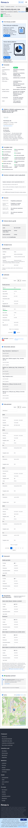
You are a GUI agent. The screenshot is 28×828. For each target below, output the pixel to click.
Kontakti (3, 800)
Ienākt (21, 2)
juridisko (18, 694)
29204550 (6, 128)
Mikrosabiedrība (22, 11)
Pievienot (17, 687)
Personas (4, 765)
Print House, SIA (7, 120)
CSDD (3, 779)
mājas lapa (6, 130)
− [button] (3, 700)
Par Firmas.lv (4, 789)
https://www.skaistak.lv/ (7, 125)
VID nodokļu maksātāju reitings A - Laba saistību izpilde (19, 166)
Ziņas (3, 784)
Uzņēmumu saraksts (10, 6)
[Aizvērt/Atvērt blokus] (27, 9)
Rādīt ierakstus (20, 280)
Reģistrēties (4, 757)
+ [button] (3, 698)
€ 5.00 (7, 35)
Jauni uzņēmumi (5, 781)
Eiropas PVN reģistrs (21, 87)
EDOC (16, 604)
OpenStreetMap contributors (21, 725)
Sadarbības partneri (6, 796)
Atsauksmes (4, 798)
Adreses (3, 767)
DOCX (16, 635)
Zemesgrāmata (5, 777)
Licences (4, 794)
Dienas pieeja (5, 753)
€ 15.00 (8, 57)
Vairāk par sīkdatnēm (22, 826)
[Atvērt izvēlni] (26, 2)
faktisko (22, 694)
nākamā (14, 550)
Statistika (4, 791)
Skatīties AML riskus (7, 163)
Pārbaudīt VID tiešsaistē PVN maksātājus (18, 84)
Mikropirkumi (4, 755)
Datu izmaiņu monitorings (7, 745)
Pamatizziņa (4, 736)
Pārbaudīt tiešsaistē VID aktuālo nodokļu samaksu (16, 192)
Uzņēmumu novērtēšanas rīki (8, 743)
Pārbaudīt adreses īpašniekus (17, 95)
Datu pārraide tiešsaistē (7, 738)
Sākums (2, 6)
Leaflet (14, 725)
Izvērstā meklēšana (6, 769)
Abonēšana (4, 751)
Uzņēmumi (4, 763)
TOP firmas (4, 771)
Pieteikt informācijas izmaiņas (19, 339)
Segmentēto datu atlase (7, 740)
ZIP (14, 440)
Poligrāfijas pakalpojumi (16, 200)
